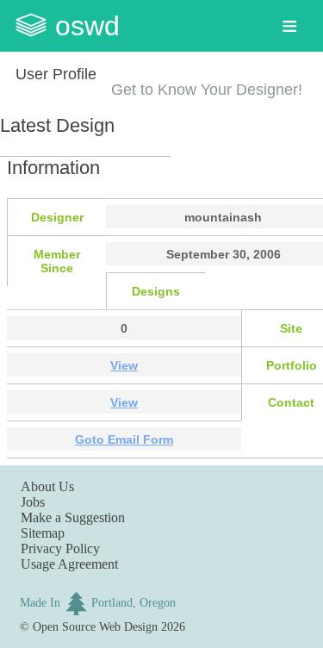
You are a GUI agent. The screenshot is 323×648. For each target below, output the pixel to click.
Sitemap (43, 533)
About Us (47, 486)
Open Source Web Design (95, 626)
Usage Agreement (69, 564)
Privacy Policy (60, 548)
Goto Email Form (124, 439)
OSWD (87, 25)
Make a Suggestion (73, 517)
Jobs (33, 502)
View (124, 365)
